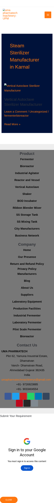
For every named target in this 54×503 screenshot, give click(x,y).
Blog (27, 280)
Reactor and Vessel (27, 180)
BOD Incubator (27, 200)
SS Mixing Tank (27, 221)
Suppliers (27, 294)
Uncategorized (38, 111)
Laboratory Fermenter (27, 322)
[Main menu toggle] (48, 15)
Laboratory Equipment (27, 301)
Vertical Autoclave (27, 186)
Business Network (27, 235)
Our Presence (27, 256)
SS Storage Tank (27, 214)
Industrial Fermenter (27, 315)
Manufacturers (27, 273)
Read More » (12, 124)
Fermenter (27, 159)
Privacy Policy (27, 268)
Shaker (27, 193)
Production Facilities (27, 308)
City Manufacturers (27, 228)
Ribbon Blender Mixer (27, 207)
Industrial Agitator (27, 173)
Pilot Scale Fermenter (27, 329)
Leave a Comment (15, 111)
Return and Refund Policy (27, 263)
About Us (27, 287)
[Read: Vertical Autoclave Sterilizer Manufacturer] (27, 88)
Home (27, 249)
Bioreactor (27, 166)
